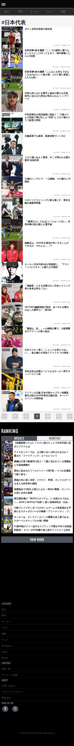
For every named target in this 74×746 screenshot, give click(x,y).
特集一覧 (6, 669)
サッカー (34, 11)
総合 (7, 11)
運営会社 (6, 698)
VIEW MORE (37, 540)
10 (47, 416)
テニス (5, 639)
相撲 (63, 11)
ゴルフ (49, 11)
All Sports (6, 646)
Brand (5, 658)
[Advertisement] (37, 569)
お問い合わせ (8, 685)
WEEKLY (19, 438)
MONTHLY (55, 438)
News (4, 652)
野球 (20, 11)
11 (58, 416)
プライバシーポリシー (13, 692)
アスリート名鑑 (9, 675)
